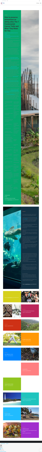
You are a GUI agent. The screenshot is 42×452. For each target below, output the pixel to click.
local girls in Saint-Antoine (10, 58)
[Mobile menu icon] (40, 3)
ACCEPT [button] (7, 443)
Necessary (2, 449)
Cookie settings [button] (3, 443)
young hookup (12, 57)
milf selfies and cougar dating (10, 68)
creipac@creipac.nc (9, 199)
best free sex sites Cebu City (11, 94)
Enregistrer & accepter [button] (3, 451)
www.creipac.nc (16, 68)
